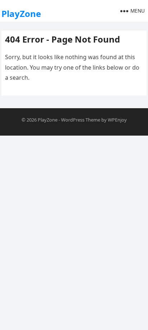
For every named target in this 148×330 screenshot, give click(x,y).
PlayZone (21, 13)
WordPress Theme (80, 119)
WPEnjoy (117, 119)
